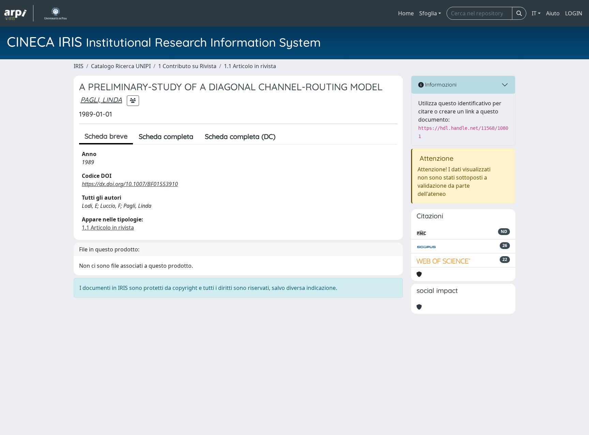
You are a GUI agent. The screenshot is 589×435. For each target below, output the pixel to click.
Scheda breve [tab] (106, 136)
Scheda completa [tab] (166, 136)
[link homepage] (18, 13)
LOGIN (573, 13)
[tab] (287, 136)
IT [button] (534, 13)
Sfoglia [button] (428, 13)
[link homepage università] (55, 13)
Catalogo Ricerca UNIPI (121, 66)
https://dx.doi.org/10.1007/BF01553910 (130, 184)
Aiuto (553, 13)
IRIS (79, 66)
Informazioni (440, 84)
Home (406, 13)
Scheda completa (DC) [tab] (240, 136)
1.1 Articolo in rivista (250, 66)
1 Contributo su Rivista (187, 66)
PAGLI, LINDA (101, 99)
